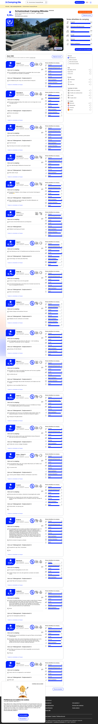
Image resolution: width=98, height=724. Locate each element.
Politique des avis (61, 716)
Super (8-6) (70, 71)
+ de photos (58, 48)
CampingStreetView (49, 705)
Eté (71, 81)
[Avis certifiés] (32, 64)
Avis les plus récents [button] (74, 63)
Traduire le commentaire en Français (15, 84)
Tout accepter (23, 715)
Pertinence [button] (71, 57)
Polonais (72, 107)
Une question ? (76, 702)
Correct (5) (70, 73)
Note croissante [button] (73, 59)
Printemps (72, 79)
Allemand (72, 103)
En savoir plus (32, 57)
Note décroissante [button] (73, 61)
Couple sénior (73, 97)
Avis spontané (19, 215)
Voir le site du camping (85, 12)
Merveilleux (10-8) (72, 69)
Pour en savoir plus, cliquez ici (11, 710)
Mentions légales (47, 716)
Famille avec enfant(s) (75, 90)
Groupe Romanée (48, 707)
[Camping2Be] (13, 2)
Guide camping (75, 707)
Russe (71, 109)
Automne (72, 84)
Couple (71, 95)
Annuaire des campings (77, 705)
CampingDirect (47, 702)
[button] (87, 2)
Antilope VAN (47, 710)
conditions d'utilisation (59, 722)
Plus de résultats (58, 689)
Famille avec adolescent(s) (76, 92)
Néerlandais (72, 105)
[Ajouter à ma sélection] (61, 20)
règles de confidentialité (46, 722)
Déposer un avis (80, 2)
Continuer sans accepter (37, 683)
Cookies (54, 716)
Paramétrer (23, 719)
